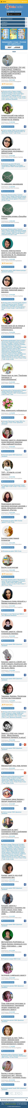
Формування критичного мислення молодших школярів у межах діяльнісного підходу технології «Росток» (14, 507)
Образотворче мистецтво (8, 350)
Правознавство (6, 351)
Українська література (7, 131)
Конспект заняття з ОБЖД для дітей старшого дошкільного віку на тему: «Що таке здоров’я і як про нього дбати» (14, 665)
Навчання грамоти (12, 348)
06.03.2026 (12, 446)
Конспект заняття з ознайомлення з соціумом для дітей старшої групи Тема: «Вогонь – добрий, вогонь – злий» (13, 910)
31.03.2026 (12, 382)
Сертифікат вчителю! (14, 11)
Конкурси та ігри (7, 614)
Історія (19, 345)
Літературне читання (7, 347)
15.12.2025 (12, 670)
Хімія (20, 355)
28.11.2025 (12, 836)
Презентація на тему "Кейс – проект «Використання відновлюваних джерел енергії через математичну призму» (13, 1041)
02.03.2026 (12, 477)
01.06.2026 (12, 122)
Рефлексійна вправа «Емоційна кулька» (13, 217)
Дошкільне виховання (11, 99)
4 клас (7, 98)
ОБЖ (22, 94)
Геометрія (15, 343)
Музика (4, 348)
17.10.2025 (12, 1046)
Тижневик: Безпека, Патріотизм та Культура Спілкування (13, 697)
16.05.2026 (12, 259)
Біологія (8, 166)
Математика (23, 347)
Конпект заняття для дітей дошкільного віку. (11, 876)
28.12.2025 (12, 606)
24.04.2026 (12, 332)
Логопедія (8, 233)
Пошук (25, 1)
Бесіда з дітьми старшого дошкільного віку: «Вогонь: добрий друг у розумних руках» (13, 1075)
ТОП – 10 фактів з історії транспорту (11, 473)
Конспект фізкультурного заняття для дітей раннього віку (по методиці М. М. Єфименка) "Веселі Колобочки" (13, 254)
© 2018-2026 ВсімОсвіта (14, 1106)
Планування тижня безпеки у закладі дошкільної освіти (12, 800)
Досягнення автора (8, 87)
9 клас (3, 99)
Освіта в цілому (17, 92)
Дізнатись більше (14, 47)
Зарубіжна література (14, 344)
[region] (14, 34)
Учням (14, 94)
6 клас (15, 98)
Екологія (9, 306)
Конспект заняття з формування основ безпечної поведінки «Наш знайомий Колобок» (14, 442)
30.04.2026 (12, 294)
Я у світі (4, 200)
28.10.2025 (12, 977)
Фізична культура (20, 270)
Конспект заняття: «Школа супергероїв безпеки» (11, 632)
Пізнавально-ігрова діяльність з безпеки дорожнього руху (13, 602)
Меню (15, 1)
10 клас (15, 96)
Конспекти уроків (7, 270)
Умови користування (8, 1099)
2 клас (23, 96)
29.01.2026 (12, 543)
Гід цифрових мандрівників (12, 184)
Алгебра (22, 341)
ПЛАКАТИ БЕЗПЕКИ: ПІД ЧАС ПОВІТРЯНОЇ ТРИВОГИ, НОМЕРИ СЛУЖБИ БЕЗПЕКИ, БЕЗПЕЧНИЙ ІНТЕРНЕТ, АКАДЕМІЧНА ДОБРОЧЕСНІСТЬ (13, 72)
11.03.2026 (12, 413)
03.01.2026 (12, 570)
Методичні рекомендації (9, 340)
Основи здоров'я (6, 95)
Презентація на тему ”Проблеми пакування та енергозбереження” (14, 377)
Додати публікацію (15, 14)
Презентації (5, 341)
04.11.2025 (12, 950)
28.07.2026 (12, 80)
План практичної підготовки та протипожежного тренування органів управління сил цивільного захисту (13, 1006)
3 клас (3, 98)
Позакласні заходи (6, 94)
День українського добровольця (14, 410)
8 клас (24, 98)
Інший (18, 94)
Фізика (7, 355)
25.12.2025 (12, 636)
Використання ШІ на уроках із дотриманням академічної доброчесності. (13, 328)
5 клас (11, 98)
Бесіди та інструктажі (9, 567)
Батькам (5, 194)
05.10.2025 (12, 1080)
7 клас (20, 98)
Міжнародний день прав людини (14, 766)
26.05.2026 (12, 155)
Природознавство (16, 95)
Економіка (4, 344)
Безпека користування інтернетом (10, 539)
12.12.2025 (12, 700)
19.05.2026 (12, 221)
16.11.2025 (12, 916)
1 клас (10, 96)
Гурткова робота (16, 390)
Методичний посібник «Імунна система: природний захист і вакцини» (13, 290)
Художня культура (6, 356)
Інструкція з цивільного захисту (13, 975)
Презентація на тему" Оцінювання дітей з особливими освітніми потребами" (14, 832)
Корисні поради (16, 91)
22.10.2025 (12, 1012)
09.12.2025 (12, 740)
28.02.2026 (12, 512)
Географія (9, 343)
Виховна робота (7, 91)
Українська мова (18, 131)
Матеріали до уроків (7, 92)
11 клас (19, 96)
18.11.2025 (12, 880)
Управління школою (14, 341)
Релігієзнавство (12, 352)
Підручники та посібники (15, 165)
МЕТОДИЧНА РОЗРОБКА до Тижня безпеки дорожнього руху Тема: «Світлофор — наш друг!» (14, 945)
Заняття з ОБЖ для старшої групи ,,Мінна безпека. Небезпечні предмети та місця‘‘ (13, 735)
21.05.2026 (12, 186)
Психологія (5, 96)
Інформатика (8, 345)
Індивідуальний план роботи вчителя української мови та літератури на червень (12, 117)
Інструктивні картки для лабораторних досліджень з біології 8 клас (12, 151)
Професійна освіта (14, 779)
